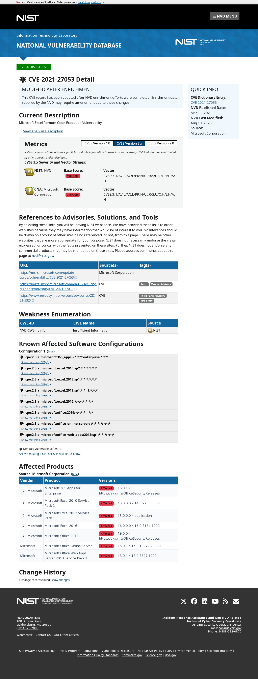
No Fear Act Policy (149, 651)
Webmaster (24, 635)
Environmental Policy (189, 651)
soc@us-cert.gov (230, 628)
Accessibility (46, 651)
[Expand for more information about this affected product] (23, 490)
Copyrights (90, 651)
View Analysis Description (43, 131)
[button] (224, 16)
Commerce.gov (132, 655)
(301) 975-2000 (27, 628)
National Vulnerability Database (69, 45)
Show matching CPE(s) (35, 362)
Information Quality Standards (98, 655)
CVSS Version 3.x (129, 143)
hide (51, 351)
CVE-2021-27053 (204, 102)
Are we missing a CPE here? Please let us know (49, 454)
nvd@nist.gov (42, 255)
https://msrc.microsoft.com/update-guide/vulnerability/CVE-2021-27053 (47, 275)
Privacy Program (69, 651)
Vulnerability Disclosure (118, 651)
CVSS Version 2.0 (161, 143)
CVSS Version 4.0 (97, 143)
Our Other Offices (66, 635)
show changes (60, 580)
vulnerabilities (34, 67)
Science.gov (154, 655)
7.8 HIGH (72, 176)
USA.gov (170, 655)
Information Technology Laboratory (47, 35)
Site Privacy (27, 651)
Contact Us (43, 635)
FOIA (168, 651)
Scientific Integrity (219, 651)
